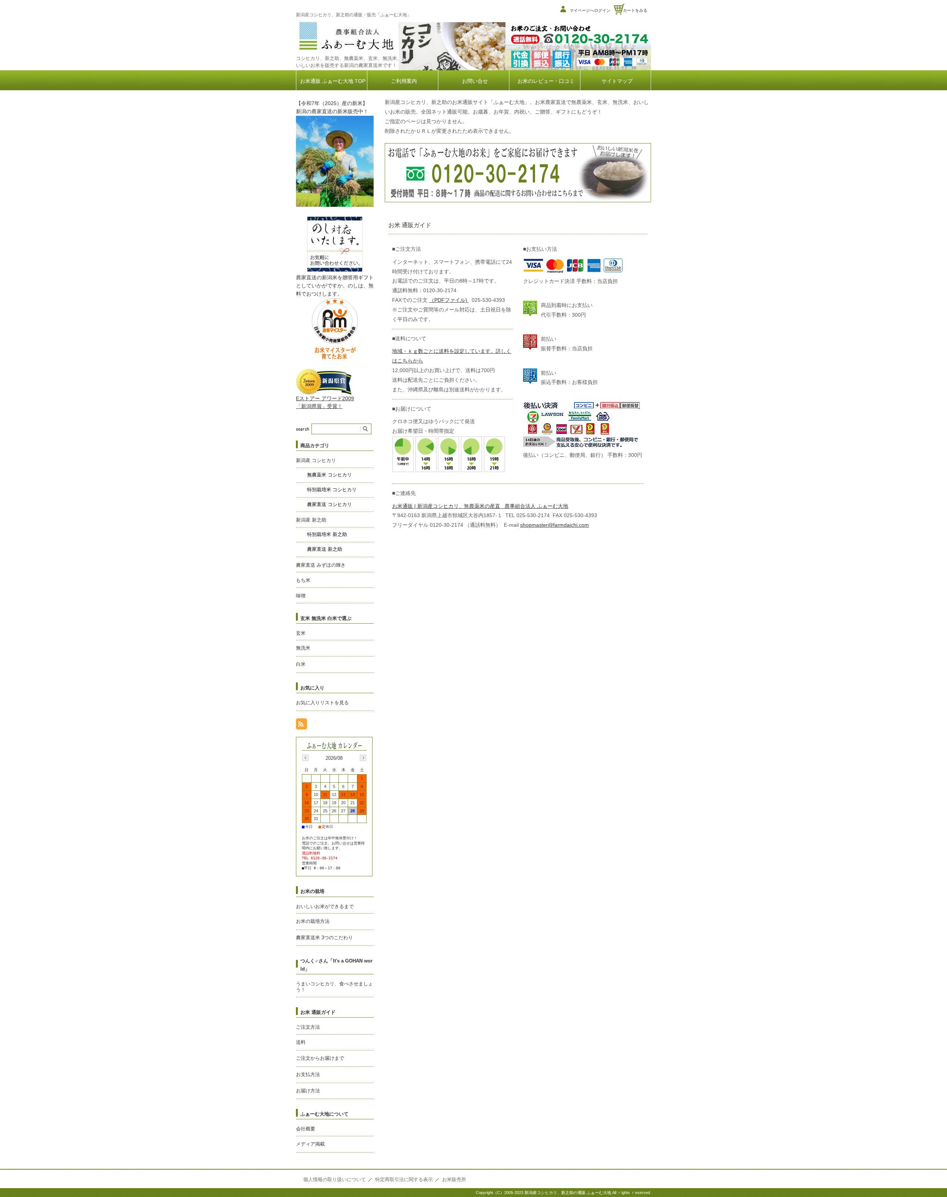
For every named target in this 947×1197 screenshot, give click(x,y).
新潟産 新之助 (311, 520)
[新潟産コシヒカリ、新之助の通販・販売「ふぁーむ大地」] (346, 51)
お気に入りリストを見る (322, 702)
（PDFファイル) (449, 300)
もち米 (303, 580)
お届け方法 (308, 1090)
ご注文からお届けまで (320, 1058)
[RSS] (301, 725)
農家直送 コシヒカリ (329, 504)
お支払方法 (308, 1074)
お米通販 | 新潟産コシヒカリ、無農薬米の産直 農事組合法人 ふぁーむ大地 (480, 506)
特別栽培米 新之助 (327, 534)
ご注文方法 (308, 1027)
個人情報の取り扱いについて (334, 1179)
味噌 (301, 595)
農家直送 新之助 (324, 549)
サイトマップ (617, 81)
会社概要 (305, 1129)
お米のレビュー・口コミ (546, 81)
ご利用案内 (404, 81)
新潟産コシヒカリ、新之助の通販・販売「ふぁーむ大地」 (353, 14)
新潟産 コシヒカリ (316, 460)
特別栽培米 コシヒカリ (332, 489)
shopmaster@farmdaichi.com (554, 525)
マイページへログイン (590, 10)
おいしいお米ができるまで (325, 906)
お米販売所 (454, 1179)
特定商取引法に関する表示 (404, 1179)
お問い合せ (475, 81)
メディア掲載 (310, 1144)
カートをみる (635, 10)
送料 (301, 1042)
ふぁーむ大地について (324, 1114)
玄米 (301, 633)
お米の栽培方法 (313, 921)
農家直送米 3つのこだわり (324, 937)
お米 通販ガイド (318, 1012)
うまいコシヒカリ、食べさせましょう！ (334, 987)
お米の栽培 (312, 891)
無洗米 (303, 648)
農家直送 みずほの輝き (321, 565)
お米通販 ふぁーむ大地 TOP (332, 81)
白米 (301, 664)
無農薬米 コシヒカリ (329, 475)
